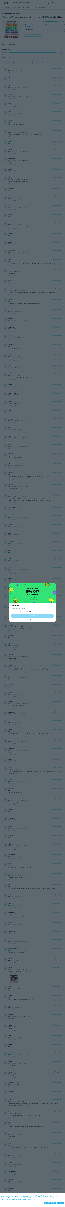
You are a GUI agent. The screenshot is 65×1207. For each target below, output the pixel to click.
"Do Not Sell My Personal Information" (23, 1199)
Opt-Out (53, 1203)
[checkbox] (11, 611)
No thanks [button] (32, 620)
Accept (47, 1203)
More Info (60, 1203)
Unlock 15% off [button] (32, 616)
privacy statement (6, 1196)
